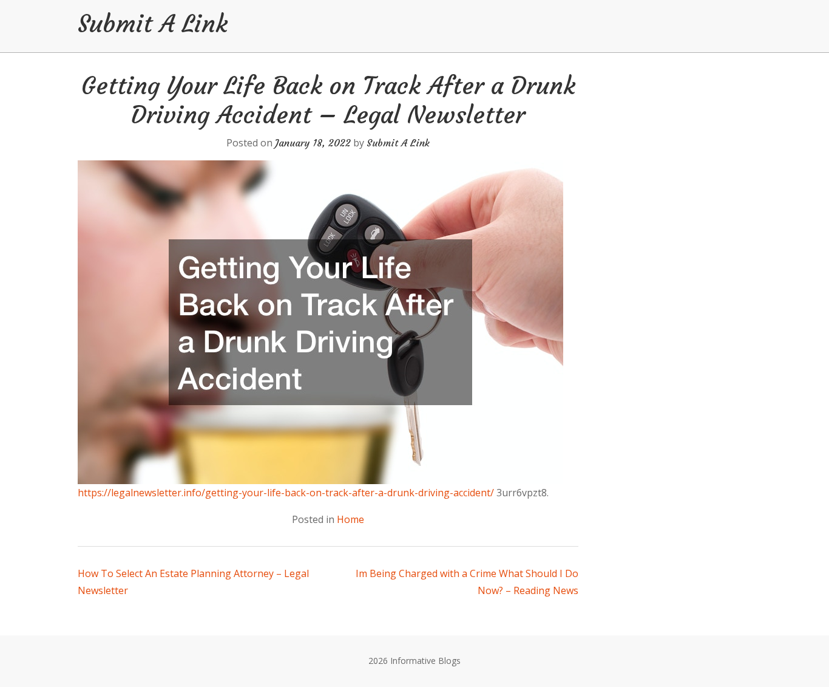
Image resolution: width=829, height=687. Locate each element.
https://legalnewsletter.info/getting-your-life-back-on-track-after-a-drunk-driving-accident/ (286, 492)
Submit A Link (153, 24)
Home (350, 519)
